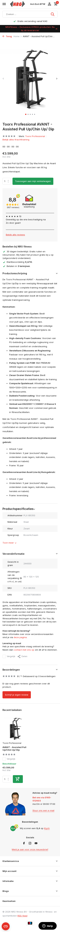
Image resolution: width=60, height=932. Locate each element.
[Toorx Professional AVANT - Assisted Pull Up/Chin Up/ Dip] (15, 728)
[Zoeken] (53, 14)
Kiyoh (47, 828)
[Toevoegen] (18, 779)
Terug (8, 36)
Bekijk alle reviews (15, 234)
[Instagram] (30, 843)
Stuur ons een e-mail (43, 810)
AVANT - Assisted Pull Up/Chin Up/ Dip (14, 748)
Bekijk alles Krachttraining (15, 139)
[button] (25, 114)
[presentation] (3, 78)
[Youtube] (36, 843)
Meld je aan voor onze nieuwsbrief (30, 849)
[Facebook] (24, 843)
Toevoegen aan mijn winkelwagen (33, 181)
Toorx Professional (35, 136)
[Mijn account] (49, 4)
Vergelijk (11, 656)
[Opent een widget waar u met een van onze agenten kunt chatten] (47, 926)
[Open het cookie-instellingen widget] (6, 926)
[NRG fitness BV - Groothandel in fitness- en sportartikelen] (19, 4)
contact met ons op (24, 649)
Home (17, 36)
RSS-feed (22, 915)
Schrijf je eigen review (16, 694)
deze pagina (20, 637)
